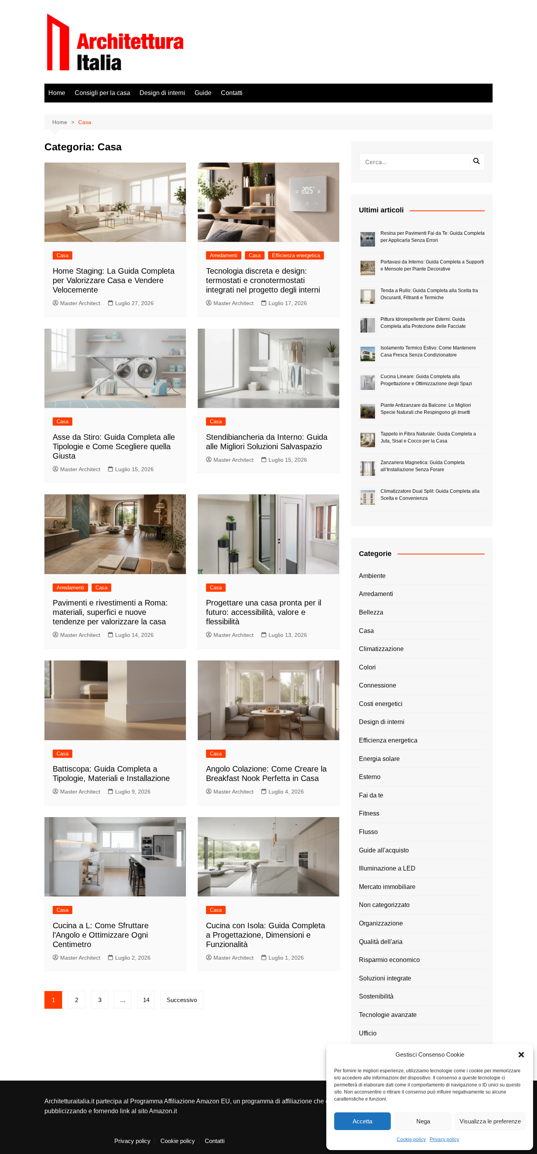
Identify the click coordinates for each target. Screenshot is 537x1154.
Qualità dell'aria (381, 941)
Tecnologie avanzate (388, 1014)
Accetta (362, 1121)
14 (146, 1000)
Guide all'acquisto (384, 850)
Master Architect (80, 303)
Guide (203, 93)
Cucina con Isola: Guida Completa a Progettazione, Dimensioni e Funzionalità (265, 935)
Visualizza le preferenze (490, 1121)
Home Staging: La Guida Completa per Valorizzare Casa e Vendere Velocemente (114, 280)
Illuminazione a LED (387, 868)
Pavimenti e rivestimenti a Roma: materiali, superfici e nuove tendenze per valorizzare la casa (110, 612)
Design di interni (162, 93)
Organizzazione (381, 923)
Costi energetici (381, 703)
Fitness (369, 813)
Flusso (368, 831)
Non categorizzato (384, 905)
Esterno (370, 777)
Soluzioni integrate (385, 978)
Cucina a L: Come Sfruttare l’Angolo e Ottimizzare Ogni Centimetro (101, 935)
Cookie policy (411, 1139)
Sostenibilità (376, 996)
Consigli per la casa (102, 93)
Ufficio (368, 1033)
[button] (521, 1055)
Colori (367, 667)
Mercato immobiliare (387, 886)
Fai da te (371, 795)
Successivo (182, 1000)
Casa (62, 255)
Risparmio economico (389, 959)
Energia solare (379, 758)
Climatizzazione (381, 649)
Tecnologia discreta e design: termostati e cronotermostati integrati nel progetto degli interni (263, 280)
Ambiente (372, 575)
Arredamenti (223, 255)
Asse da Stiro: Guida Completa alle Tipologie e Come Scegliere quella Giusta (114, 446)
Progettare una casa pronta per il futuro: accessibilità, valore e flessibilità (263, 612)
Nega (423, 1121)
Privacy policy (444, 1139)
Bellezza (371, 612)
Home (56, 93)
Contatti (232, 93)
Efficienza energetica (296, 255)
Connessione (377, 685)
